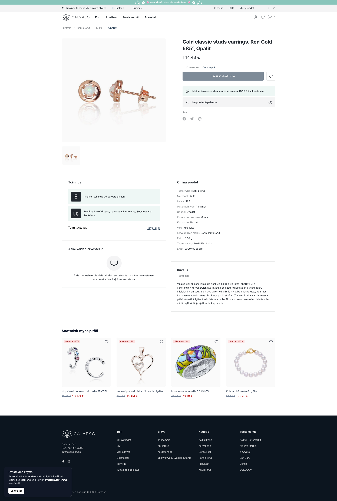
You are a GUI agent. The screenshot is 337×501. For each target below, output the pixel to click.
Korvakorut (83, 27)
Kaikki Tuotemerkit (250, 439)
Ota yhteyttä (209, 67)
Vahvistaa (16, 490)
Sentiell (244, 463)
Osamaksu (123, 457)
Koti (97, 17)
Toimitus (218, 7)
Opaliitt (112, 27)
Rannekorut (205, 457)
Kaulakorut (205, 469)
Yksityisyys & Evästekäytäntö (174, 457)
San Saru (245, 457)
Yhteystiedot (247, 7)
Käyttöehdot (165, 451)
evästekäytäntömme (56, 480)
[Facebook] (268, 8)
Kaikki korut (205, 439)
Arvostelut (151, 17)
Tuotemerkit (131, 17)
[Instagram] (274, 8)
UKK (231, 7)
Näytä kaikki (153, 227)
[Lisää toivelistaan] (107, 342)
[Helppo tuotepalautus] (270, 102)
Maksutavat (123, 451)
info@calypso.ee (71, 451)
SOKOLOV (246, 469)
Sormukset (205, 451)
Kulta (99, 27)
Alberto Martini (248, 445)
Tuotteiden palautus (128, 469)
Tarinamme (164, 439)
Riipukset (204, 463)
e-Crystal (245, 451)
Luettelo (111, 17)
